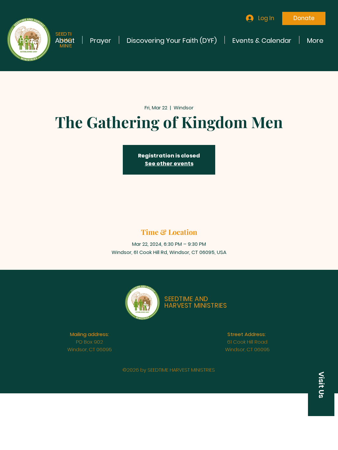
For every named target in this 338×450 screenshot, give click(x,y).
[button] (321, 384)
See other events (169, 163)
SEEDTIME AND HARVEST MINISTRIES (195, 302)
